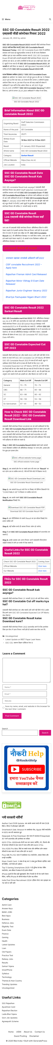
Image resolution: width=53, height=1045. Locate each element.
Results (5, 963)
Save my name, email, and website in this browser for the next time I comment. (27, 707)
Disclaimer (34, 1036)
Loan (4, 948)
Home (11, 1032)
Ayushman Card (8, 1007)
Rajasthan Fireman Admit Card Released (26, 274)
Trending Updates (9, 984)
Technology (7, 977)
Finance (5, 934)
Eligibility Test (7, 926)
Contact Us (40, 1032)
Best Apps (6, 916)
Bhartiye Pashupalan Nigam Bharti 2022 (26, 297)
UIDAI (18, 1032)
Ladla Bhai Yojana (9, 1014)
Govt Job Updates (9, 1018)
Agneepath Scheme (10, 1021)
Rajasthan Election (9, 1010)
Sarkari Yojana (8, 966)
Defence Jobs (8, 923)
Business (5, 919)
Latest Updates (8, 944)
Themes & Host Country (12, 981)
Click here (42, 566)
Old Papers (6, 952)
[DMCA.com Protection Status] (11, 808)
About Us (28, 1032)
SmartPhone (7, 970)
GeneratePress (40, 1041)
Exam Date (6, 930)
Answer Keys (7, 908)
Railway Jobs (7, 959)
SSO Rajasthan (8, 1003)
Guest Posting (20, 1036)
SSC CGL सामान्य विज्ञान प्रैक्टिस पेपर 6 (19, 643)
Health (4, 941)
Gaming (5, 937)
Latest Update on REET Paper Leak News (22, 639)
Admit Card (6, 905)
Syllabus (5, 973)
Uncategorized (11, 636)
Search (5, 728)
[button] (50, 19)
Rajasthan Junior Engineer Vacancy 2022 (26, 290)
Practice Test (7, 955)
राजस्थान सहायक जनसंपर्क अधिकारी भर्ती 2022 (25, 258)
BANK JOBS (7, 912)
